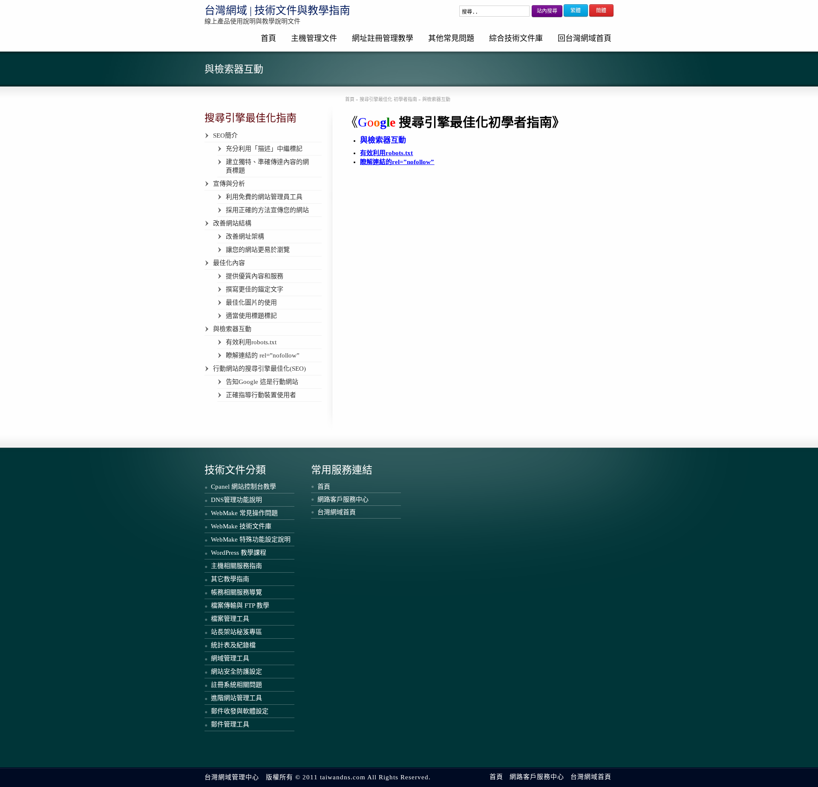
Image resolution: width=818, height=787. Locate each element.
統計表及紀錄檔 (233, 645)
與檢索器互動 (232, 329)
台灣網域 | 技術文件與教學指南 (277, 10)
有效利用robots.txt (251, 342)
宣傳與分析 (229, 183)
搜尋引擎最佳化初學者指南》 (475, 122)
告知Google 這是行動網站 (262, 381)
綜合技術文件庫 (516, 38)
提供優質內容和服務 (254, 276)
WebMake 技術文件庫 (241, 526)
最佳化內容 (229, 262)
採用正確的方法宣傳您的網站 (267, 210)
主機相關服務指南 (236, 565)
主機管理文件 (314, 38)
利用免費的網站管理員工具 (264, 196)
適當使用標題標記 (251, 315)
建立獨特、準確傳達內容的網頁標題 (267, 166)
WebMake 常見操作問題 (244, 513)
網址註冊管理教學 (382, 38)
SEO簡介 (225, 135)
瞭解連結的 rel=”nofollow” (263, 355)
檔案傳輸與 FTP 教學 (240, 605)
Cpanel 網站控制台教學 (243, 486)
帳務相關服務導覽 (236, 592)
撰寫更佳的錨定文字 (254, 289)
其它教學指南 (230, 579)
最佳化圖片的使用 (251, 302)
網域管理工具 (230, 658)
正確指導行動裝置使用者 (261, 395)
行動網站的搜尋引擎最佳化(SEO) (259, 368)
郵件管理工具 (230, 724)
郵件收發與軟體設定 (239, 711)
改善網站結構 (232, 223)
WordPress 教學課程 (238, 552)
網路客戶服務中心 (343, 499)
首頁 (268, 38)
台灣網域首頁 (336, 512)
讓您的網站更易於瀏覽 (258, 249)
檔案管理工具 (230, 618)
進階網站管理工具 (236, 698)
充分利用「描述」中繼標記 (264, 148)
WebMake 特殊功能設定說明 (251, 539)
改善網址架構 (245, 236)
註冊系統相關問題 (236, 684)
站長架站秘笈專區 (236, 631)
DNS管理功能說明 (236, 499)
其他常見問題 (451, 38)
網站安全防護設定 (236, 671)
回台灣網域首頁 (584, 38)
